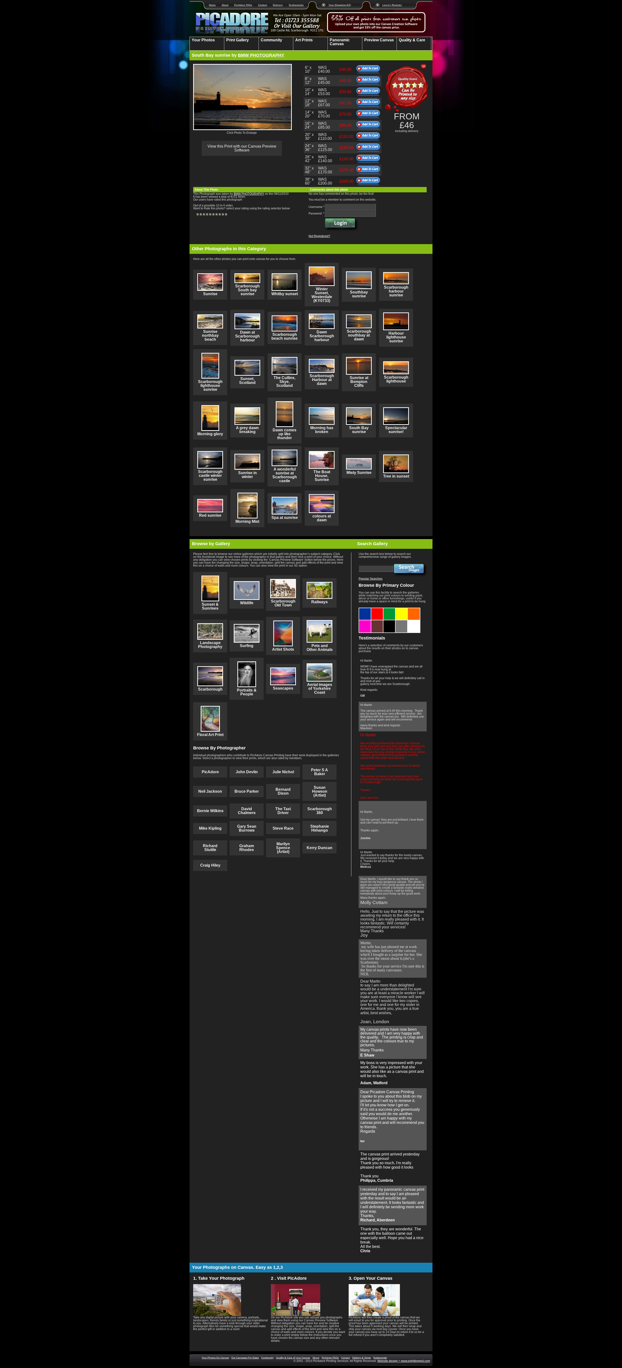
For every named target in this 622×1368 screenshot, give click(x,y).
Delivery (278, 5)
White (414, 621)
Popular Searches (370, 578)
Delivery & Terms (361, 1357)
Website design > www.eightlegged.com (403, 1361)
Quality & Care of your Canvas (293, 1357)
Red (377, 609)
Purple (365, 621)
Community (267, 1357)
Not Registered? (319, 236)
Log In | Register (392, 5)
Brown (377, 621)
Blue (365, 609)
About (225, 5)
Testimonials (296, 5)
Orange (414, 609)
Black (389, 621)
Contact (262, 5)
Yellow (401, 609)
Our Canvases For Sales (245, 1357)
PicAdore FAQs (243, 5)
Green (389, 609)
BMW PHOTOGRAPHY (261, 55)
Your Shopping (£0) (339, 5)
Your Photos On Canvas (215, 1357)
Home (212, 5)
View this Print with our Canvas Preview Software (241, 148)
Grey (401, 621)
